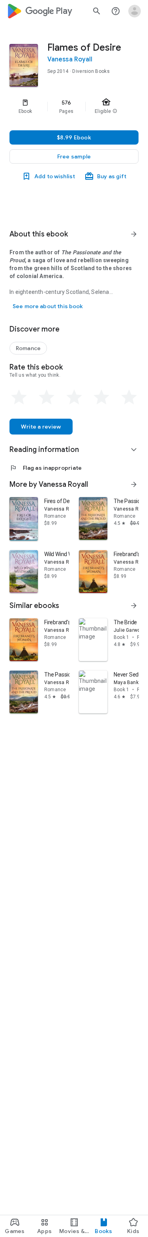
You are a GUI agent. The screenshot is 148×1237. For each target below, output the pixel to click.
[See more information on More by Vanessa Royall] (133, 484)
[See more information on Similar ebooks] (133, 605)
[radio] (18, 397)
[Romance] (28, 348)
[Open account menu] (134, 11)
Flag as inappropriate (45, 468)
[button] (74, 156)
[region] (74, 106)
